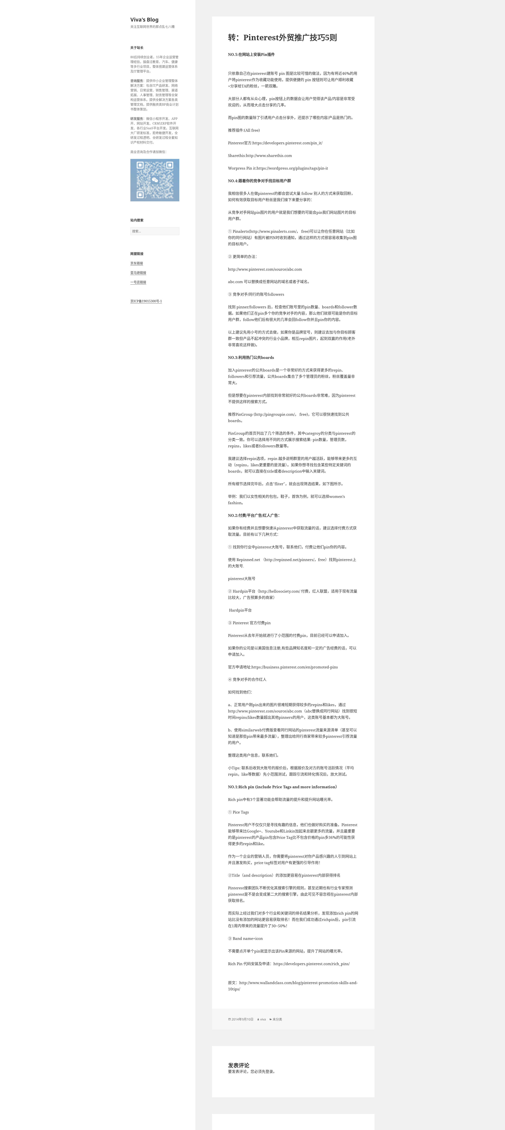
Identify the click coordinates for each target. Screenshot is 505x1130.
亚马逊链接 (138, 272)
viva (263, 1019)
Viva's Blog (144, 19)
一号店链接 (138, 282)
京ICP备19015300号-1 (146, 301)
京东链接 (136, 263)
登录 (269, 1071)
